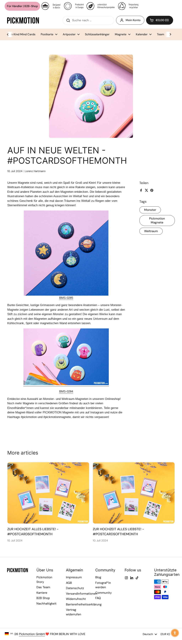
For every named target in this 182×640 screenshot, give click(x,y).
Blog (98, 577)
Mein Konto (133, 20)
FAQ (98, 598)
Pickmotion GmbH (32, 634)
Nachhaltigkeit (46, 603)
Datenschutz (75, 588)
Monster (150, 210)
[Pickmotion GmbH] (23, 20)
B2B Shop (43, 598)
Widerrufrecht (76, 599)
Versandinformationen (81, 593)
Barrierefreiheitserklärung (83, 604)
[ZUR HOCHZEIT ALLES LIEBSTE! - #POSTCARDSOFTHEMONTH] (48, 492)
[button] (159, 20)
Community (103, 593)
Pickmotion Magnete (157, 220)
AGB (69, 583)
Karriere (41, 593)
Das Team (43, 587)
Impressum (74, 577)
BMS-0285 (66, 298)
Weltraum (151, 231)
